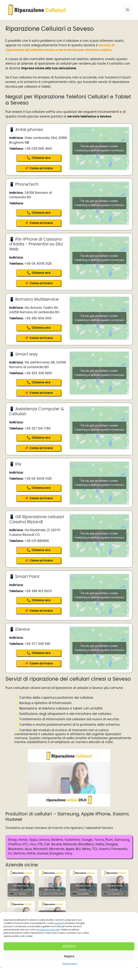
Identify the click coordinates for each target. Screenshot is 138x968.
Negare (69, 956)
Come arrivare (41, 168)
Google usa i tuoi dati (48, 929)
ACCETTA (69, 946)
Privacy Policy (70, 963)
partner (58, 923)
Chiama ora (41, 158)
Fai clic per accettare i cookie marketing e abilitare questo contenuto (99, 148)
